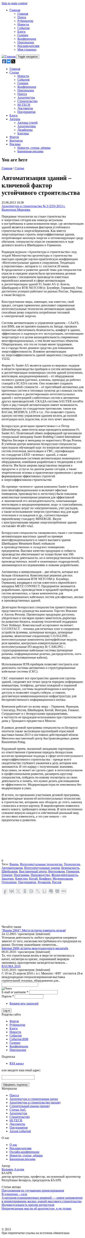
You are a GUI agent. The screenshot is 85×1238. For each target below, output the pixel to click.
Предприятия (26, 112)
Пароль (8, 996)
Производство (40, 875)
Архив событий (20, 1131)
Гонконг (7, 875)
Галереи (22, 35)
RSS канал (16, 1063)
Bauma (13, 864)
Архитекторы (26, 126)
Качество (21, 878)
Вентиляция (56, 871)
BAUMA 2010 (11, 966)
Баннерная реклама (30, 151)
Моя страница (26, 49)
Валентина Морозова (16, 209)
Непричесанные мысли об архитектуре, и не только (36, 1208)
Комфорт (45, 878)
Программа (21, 875)
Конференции (26, 38)
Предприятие (27, 882)
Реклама (15, 144)
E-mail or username (15, 992)
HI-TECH (23, 104)
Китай (33, 878)
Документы (25, 108)
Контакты (16, 140)
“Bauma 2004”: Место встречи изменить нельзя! (34, 930)
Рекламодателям (28, 46)
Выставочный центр (33, 871)
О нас (13, 1144)
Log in (6, 1010)
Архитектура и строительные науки (33, 1099)
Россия (56, 882)
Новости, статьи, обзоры (34, 147)
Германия (72, 871)
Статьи (14, 72)
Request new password (23, 1003)
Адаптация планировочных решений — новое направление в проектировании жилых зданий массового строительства (42, 1199)
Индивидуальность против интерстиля (28, 1205)
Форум (14, 137)
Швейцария (9, 871)
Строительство (27, 101)
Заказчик (8, 878)
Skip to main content (14, 3)
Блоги (21, 31)
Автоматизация (12, 867)
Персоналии (25, 42)
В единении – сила (14, 1194)
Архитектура (26, 97)
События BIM (18, 1039)
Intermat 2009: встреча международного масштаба (35, 948)
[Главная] (9, 56)
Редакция (44, 882)
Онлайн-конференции (24, 1152)
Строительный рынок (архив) (29, 1106)
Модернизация (63, 878)
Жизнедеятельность (64, 875)
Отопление (9, 882)
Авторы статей (27, 122)
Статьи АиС (17, 1109)
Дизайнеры (25, 129)
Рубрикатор (25, 21)
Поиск (21, 17)
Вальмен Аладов (13, 1169)
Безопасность (70, 867)
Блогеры (23, 133)
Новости (23, 24)
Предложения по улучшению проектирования (33, 1190)
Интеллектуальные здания (42, 867)
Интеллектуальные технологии (41, 864)
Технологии (72, 864)
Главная (14, 10)
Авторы (14, 119)
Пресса (22, 94)
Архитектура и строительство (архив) (34, 1102)
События (23, 28)
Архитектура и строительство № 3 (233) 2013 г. (33, 206)
